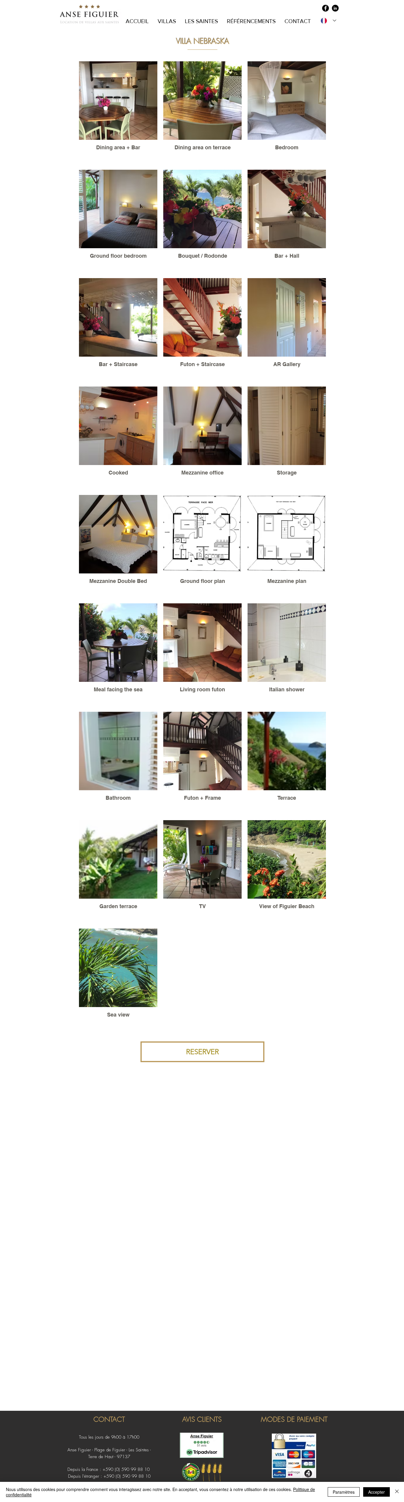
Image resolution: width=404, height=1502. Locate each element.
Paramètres (344, 1492)
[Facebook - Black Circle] (325, 8)
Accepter (376, 1492)
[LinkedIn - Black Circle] (335, 8)
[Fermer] (396, 1492)
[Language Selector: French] (328, 20)
